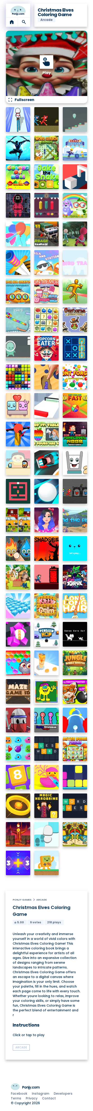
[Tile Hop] (46, 834)
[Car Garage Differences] (18, 519)
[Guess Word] (46, 748)
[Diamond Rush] (18, 605)
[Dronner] (18, 434)
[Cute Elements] (18, 548)
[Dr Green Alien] (75, 119)
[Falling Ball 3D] (46, 491)
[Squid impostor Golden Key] (18, 462)
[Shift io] (46, 405)
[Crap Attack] (18, 720)
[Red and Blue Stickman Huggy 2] (75, 491)
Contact (49, 1098)
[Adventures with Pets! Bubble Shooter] (18, 662)
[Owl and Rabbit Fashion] (75, 205)
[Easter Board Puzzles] (75, 748)
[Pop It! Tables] (46, 434)
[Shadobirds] (46, 548)
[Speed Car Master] (46, 462)
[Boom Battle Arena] (75, 691)
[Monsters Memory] (46, 319)
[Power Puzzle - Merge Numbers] (18, 777)
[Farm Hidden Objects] (18, 577)
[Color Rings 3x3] (18, 805)
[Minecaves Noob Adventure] (75, 434)
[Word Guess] (75, 805)
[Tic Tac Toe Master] (75, 348)
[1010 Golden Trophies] (18, 377)
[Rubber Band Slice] (46, 777)
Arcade (41, 900)
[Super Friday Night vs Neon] (75, 577)
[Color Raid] (46, 377)
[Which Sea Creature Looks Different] (18, 291)
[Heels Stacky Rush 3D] (18, 119)
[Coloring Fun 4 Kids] (46, 691)
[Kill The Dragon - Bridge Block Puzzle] (18, 834)
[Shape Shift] (75, 176)
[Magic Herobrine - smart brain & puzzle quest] (46, 805)
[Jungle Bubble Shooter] (75, 662)
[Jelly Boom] (18, 748)
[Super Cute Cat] (75, 634)
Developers (63, 1093)
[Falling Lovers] (18, 405)
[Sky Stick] (75, 291)
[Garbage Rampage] (46, 234)
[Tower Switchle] (75, 720)
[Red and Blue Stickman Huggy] (46, 119)
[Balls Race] (75, 548)
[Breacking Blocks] (75, 777)
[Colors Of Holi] (18, 176)
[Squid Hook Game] (75, 234)
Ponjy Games (22, 900)
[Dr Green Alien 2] (18, 348)
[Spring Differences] (75, 834)
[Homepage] (18, 10)
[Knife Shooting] (18, 262)
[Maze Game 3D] (18, 691)
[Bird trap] (75, 262)
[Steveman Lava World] (46, 577)
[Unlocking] (46, 205)
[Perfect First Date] (46, 519)
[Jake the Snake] (46, 176)
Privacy (31, 1098)
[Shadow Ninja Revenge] (18, 148)
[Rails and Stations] (46, 262)
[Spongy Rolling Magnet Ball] (18, 634)
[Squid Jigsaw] (18, 205)
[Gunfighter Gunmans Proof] (75, 319)
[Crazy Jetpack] (75, 148)
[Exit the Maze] (18, 491)
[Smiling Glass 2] (75, 462)
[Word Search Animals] (46, 148)
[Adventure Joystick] (46, 863)
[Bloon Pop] (18, 234)
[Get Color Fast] (75, 405)
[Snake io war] (18, 319)
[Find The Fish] (75, 519)
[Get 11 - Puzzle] (18, 863)
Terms (16, 1098)
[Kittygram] (46, 605)
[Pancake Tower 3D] (46, 662)
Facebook (19, 1093)
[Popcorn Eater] (46, 348)
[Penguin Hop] (46, 634)
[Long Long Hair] (75, 605)
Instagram (40, 1093)
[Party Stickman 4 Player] (46, 720)
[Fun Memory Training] (46, 291)
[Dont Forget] (75, 377)
